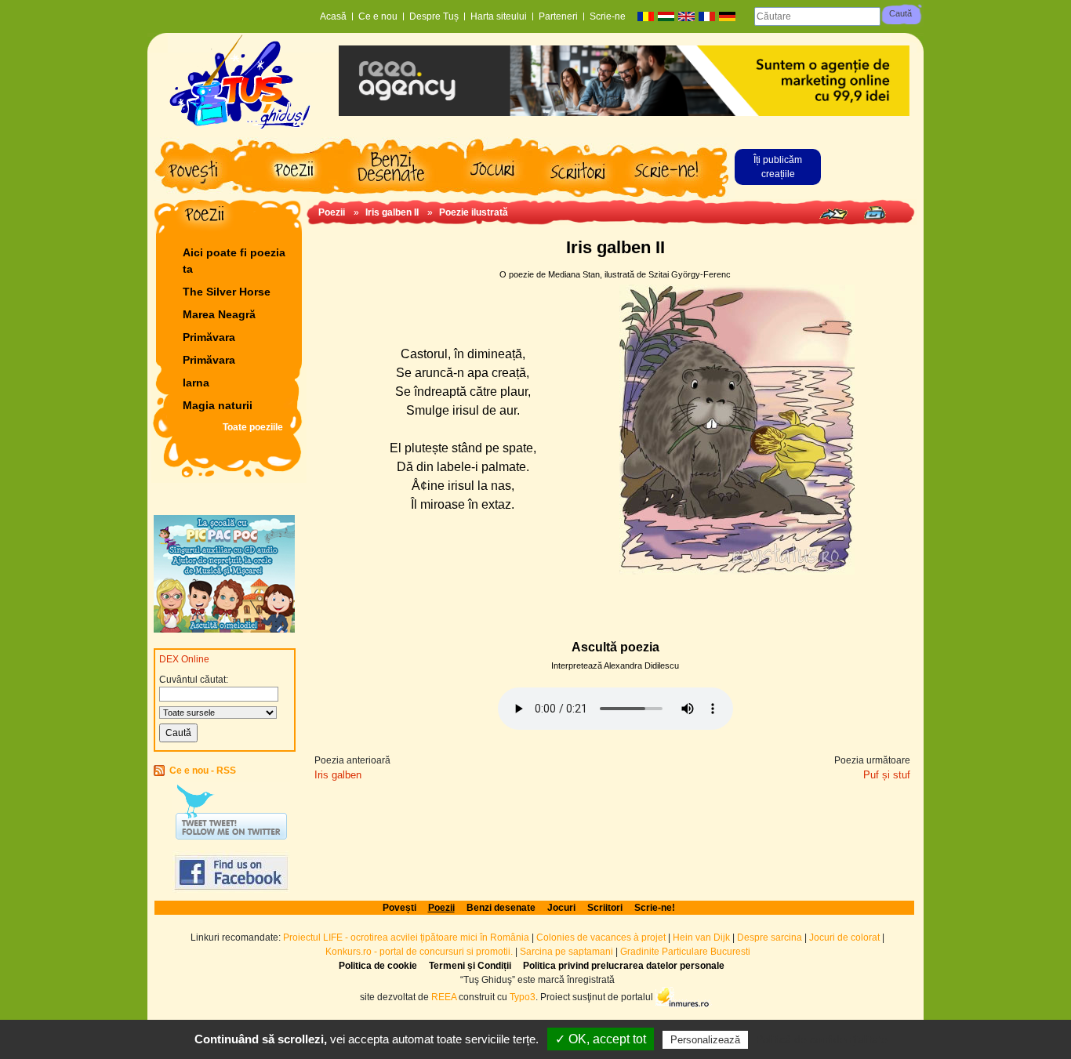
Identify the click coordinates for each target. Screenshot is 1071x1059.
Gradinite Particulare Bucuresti (685, 951)
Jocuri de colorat (845, 937)
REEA (443, 996)
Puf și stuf (886, 775)
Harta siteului (498, 16)
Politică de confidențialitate (822, 1039)
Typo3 (523, 996)
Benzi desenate (501, 907)
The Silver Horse (226, 291)
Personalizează (705, 1040)
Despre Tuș (434, 16)
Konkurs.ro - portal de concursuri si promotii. (419, 951)
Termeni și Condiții (470, 965)
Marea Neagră (219, 314)
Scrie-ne (608, 16)
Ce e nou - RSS (202, 770)
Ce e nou (378, 16)
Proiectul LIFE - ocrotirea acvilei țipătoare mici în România (406, 937)
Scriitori (605, 907)
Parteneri (558, 16)
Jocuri (561, 907)
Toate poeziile (253, 427)
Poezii (331, 212)
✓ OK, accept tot (600, 1039)
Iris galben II (392, 212)
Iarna (196, 382)
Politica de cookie (378, 965)
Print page (874, 212)
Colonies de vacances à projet (601, 937)
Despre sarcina (769, 937)
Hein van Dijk (701, 937)
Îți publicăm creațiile (777, 167)
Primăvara (209, 337)
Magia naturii (217, 405)
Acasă (333, 16)
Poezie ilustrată (473, 212)
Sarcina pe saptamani (566, 951)
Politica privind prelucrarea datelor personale (623, 965)
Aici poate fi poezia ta (234, 260)
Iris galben (337, 775)
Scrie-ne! (654, 907)
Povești (399, 907)
